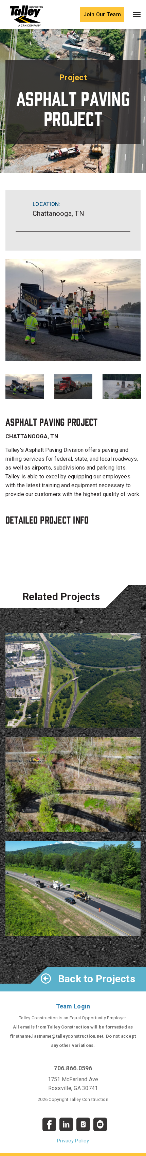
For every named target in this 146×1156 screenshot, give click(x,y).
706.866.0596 (73, 1068)
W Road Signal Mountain (47, 823)
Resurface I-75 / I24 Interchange (59, 719)
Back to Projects (95, 979)
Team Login (73, 1006)
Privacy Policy (73, 1141)
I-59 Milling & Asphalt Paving (54, 927)
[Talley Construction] (26, 15)
